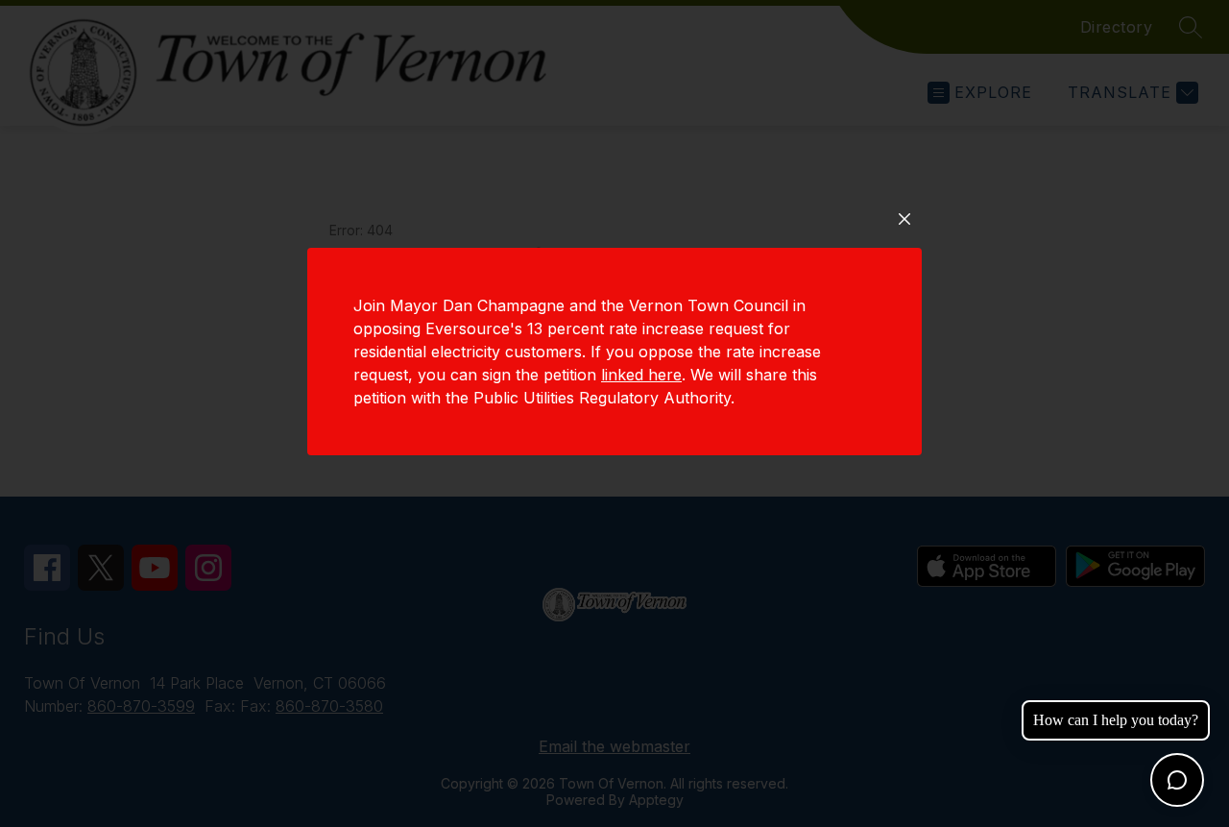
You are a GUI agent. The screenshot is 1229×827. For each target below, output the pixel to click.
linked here (641, 374)
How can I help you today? (1115, 720)
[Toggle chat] (1177, 780)
